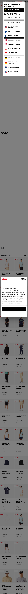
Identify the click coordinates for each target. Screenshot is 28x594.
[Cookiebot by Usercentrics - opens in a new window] (20, 279)
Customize (13, 314)
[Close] (23, 3)
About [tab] (23, 283)
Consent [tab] (5, 283)
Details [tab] (14, 283)
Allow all (14, 309)
